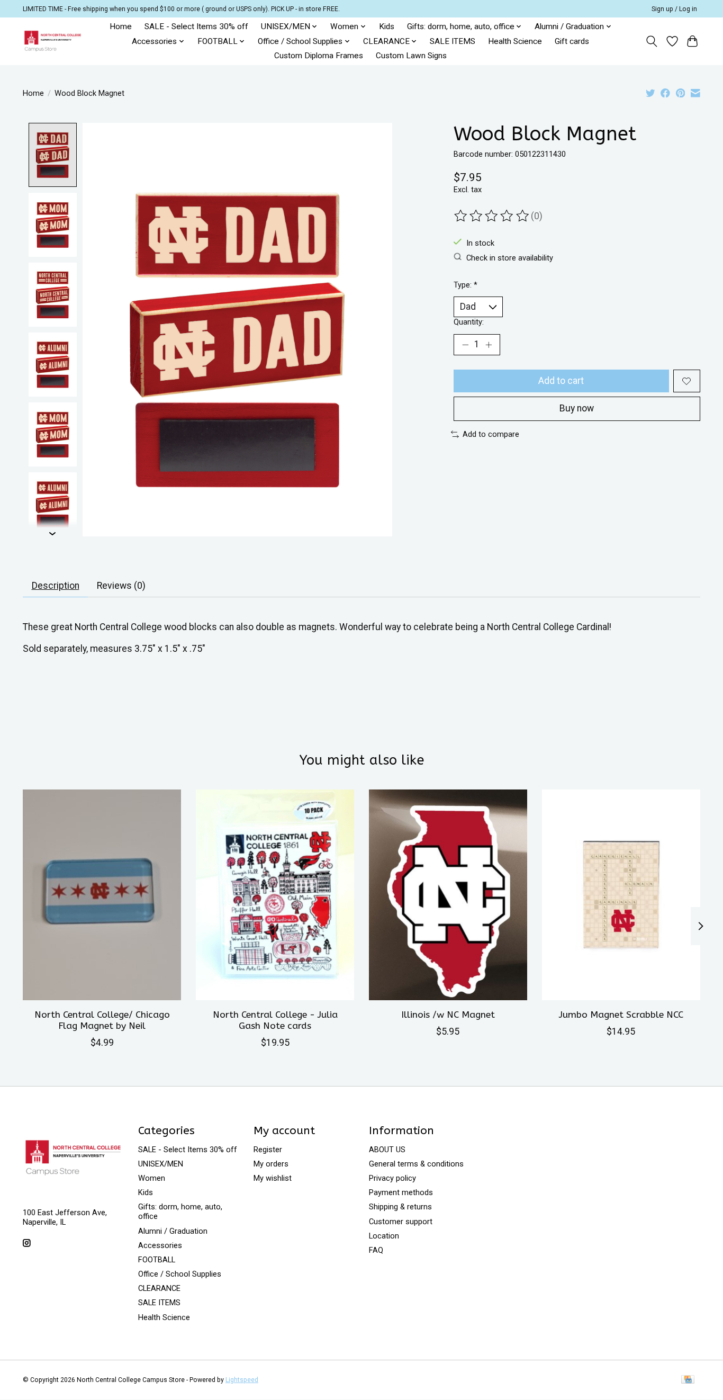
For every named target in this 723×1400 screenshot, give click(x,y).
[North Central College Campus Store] (53, 41)
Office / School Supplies (179, 1274)
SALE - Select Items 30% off (196, 26)
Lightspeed (241, 1380)
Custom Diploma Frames (318, 55)
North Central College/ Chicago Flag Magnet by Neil (102, 1020)
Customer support (400, 1221)
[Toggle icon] (651, 41)
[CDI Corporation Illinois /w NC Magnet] (448, 894)
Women (151, 1178)
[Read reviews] (492, 216)
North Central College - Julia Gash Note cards (275, 1020)
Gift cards (572, 41)
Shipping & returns (400, 1206)
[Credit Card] (687, 1380)
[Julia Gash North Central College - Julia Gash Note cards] (275, 894)
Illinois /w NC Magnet (448, 1014)
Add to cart (561, 380)
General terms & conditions (416, 1164)
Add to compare (491, 434)
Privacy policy (392, 1178)
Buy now (576, 408)
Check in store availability (509, 257)
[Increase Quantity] (488, 344)
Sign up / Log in (674, 9)
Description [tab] (55, 585)
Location (384, 1236)
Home (121, 26)
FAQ (376, 1250)
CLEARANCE (159, 1288)
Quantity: (469, 322)
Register (268, 1149)
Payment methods (401, 1192)
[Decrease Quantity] (465, 344)
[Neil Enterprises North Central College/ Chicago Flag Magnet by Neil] (102, 894)
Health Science (515, 41)
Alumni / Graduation (172, 1231)
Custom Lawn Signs (411, 55)
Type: (465, 285)
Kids (386, 26)
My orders (271, 1164)
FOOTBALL (156, 1259)
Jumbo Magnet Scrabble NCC (621, 1014)
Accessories (160, 1245)
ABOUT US (387, 1149)
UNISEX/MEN (160, 1164)
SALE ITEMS (452, 41)
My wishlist (273, 1178)
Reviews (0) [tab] (121, 585)
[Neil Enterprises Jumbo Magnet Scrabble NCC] (621, 894)
